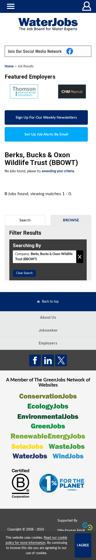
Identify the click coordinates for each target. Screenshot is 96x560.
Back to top (50, 301)
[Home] (48, 24)
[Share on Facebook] (35, 360)
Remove (79, 256)
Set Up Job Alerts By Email (46, 134)
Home (9, 66)
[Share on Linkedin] (48, 360)
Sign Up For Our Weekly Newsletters (46, 117)
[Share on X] (61, 360)
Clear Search (24, 273)
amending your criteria (58, 171)
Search (25, 220)
